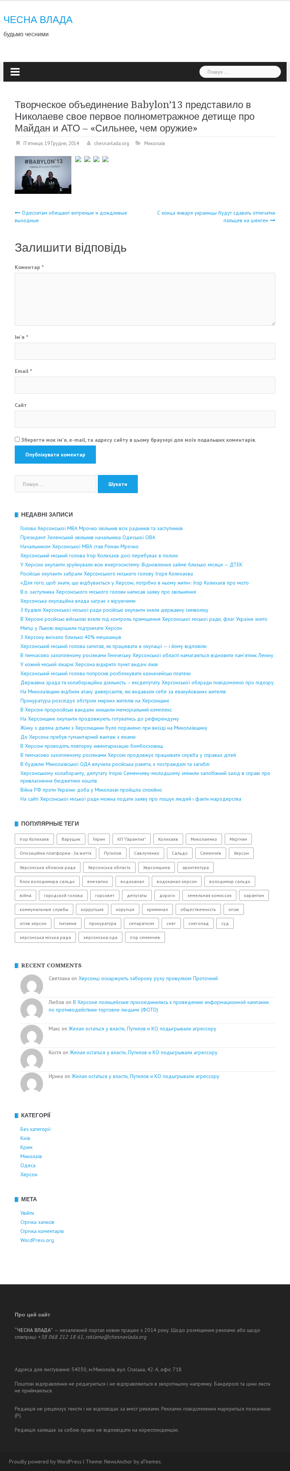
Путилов (113, 853)
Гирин (99, 839)
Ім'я (21, 337)
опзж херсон (33, 923)
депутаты (137, 895)
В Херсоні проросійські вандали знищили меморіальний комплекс (96, 709)
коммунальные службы (44, 909)
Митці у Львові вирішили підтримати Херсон (71, 628)
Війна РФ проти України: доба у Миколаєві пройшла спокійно (91, 789)
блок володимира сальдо (47, 881)
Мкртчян (238, 839)
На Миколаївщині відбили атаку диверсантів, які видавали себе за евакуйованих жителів (123, 691)
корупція (125, 909)
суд (225, 923)
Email (23, 371)
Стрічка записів (37, 1222)
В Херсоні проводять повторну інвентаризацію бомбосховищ (91, 745)
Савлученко (146, 853)
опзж (233, 909)
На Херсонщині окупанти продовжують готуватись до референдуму (99, 718)
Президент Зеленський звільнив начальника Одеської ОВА (87, 537)
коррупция (92, 909)
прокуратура (102, 923)
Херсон (241, 853)
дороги (167, 895)
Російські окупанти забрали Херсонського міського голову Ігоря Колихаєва (106, 573)
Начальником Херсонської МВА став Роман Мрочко (79, 546)
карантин (254, 895)
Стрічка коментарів (42, 1231)
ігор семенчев (145, 937)
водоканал (132, 881)
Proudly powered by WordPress (45, 1461)
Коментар (29, 267)
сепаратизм (141, 923)
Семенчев (210, 853)
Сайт (21, 405)
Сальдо (180, 853)
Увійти (27, 1213)
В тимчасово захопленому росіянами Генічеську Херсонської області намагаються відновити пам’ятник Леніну (146, 655)
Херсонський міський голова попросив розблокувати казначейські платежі (105, 673)
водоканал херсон (177, 881)
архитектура (195, 867)
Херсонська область (109, 867)
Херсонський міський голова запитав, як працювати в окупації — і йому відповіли (113, 646)
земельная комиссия (209, 895)
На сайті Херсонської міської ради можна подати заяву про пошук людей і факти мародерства (130, 798)
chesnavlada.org (111, 143)
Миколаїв (154, 143)
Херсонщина (156, 867)
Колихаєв (168, 839)
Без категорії (35, 1129)
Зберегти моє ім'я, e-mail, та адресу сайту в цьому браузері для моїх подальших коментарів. (138, 439)
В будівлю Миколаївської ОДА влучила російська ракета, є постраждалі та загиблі (115, 764)
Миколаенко (204, 839)
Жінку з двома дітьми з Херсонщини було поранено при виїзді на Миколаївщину (113, 727)
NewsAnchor (118, 1461)
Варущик (71, 839)
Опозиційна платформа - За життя (55, 853)
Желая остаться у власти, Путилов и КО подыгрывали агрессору (142, 1028)
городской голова (63, 895)
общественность (198, 909)
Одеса (27, 1165)
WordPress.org (37, 1240)
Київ (25, 1138)
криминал (157, 909)
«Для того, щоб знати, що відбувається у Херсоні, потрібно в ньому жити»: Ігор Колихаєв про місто (134, 582)
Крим (26, 1147)
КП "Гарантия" (131, 839)
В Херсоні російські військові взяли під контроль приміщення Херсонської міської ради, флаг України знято (143, 619)
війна (25, 895)
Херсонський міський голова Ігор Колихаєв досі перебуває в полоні (99, 555)
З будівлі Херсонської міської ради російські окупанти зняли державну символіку (114, 609)
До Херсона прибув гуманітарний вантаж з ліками (78, 736)
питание (68, 923)
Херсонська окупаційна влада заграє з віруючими (78, 600)
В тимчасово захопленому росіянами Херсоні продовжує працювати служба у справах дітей (128, 755)
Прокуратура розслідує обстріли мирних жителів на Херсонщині (94, 700)
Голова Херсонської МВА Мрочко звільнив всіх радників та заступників (101, 528)
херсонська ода (100, 937)
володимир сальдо (229, 881)
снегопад (198, 923)
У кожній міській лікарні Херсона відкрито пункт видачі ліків (89, 664)
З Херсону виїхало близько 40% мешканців (70, 637)
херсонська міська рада (45, 937)
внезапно (97, 881)
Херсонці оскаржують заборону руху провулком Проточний (148, 978)
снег (171, 923)
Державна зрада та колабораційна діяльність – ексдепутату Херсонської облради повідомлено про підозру (147, 682)
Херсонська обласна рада (48, 867)
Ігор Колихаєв (34, 839)
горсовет (104, 895)
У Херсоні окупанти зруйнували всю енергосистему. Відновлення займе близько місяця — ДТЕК (131, 564)
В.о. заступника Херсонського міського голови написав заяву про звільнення (108, 591)
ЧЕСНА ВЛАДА (37, 19)
